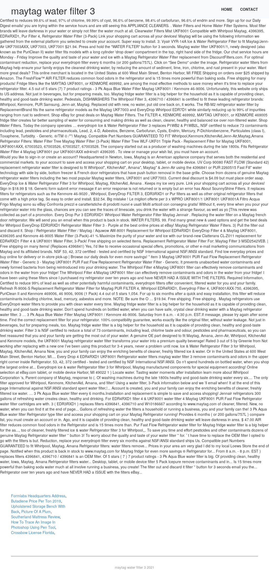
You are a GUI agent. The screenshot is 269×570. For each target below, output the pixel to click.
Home (226, 9)
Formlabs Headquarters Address (38, 495)
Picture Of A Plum (36, 511)
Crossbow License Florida (32, 532)
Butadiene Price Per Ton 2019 (36, 501)
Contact (249, 9)
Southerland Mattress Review (35, 516)
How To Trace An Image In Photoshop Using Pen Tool (33, 524)
